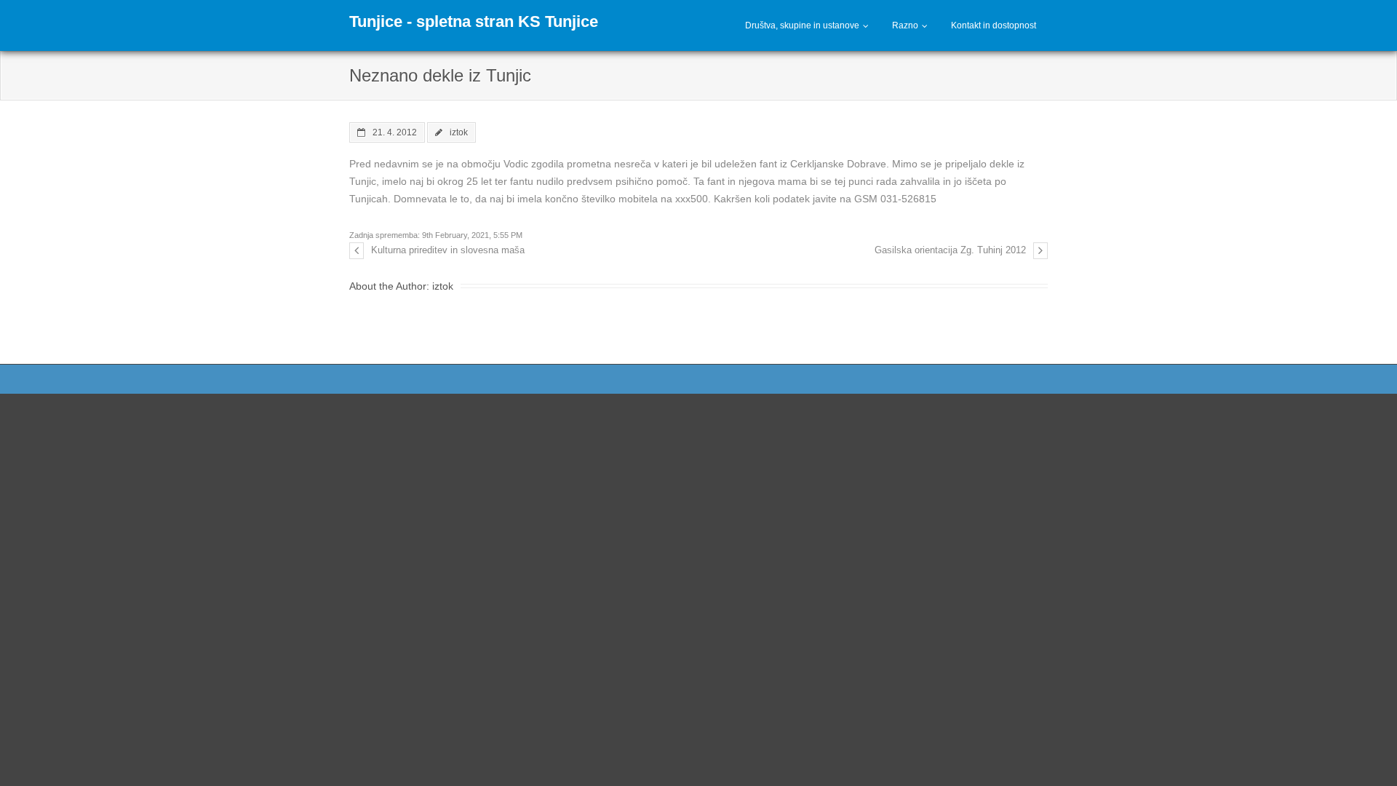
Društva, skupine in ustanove (802, 25)
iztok (459, 132)
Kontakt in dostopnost (993, 25)
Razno (905, 25)
